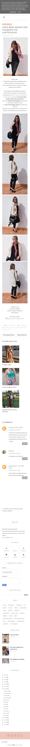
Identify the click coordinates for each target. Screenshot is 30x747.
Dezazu (11, 451)
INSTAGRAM (6, 550)
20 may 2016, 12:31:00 (14, 430)
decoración (11, 605)
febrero (5, 713)
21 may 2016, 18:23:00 (14, 453)
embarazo (5, 623)
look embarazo (11, 621)
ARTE (4, 621)
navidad (5, 615)
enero (4, 715)
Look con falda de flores (9, 387)
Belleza (10, 607)
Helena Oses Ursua (16, 427)
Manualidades (23, 607)
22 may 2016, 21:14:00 (14, 470)
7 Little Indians (13, 623)
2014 (5, 720)
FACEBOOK (23, 550)
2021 (5, 677)
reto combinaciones (19, 618)
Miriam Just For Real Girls (16, 467)
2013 (5, 722)
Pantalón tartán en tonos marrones (9, 410)
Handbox (22, 613)
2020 (5, 679)
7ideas (4, 610)
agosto (5, 700)
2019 (5, 682)
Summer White (14, 635)
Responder (24, 443)
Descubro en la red (7, 618)
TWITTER (23, 557)
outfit (21, 327)
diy (24, 605)
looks (17, 327)
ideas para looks (7, 24)
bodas (10, 615)
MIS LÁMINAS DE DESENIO (17, 659)
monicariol (6, 35)
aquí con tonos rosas (16, 95)
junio (4, 704)
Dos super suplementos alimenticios (16, 648)
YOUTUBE (15, 557)
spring (16, 607)
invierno (10, 610)
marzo (5, 711)
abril (4, 709)
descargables (20, 621)
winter (4, 607)
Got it (19, 12)
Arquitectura (14, 613)
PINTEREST (15, 550)
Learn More (12, 12)
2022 (5, 675)
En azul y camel (6, 364)
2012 (5, 724)
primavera (16, 610)
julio (4, 702)
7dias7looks (6, 613)
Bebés (15, 615)
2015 (5, 717)
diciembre (5, 691)
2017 (5, 686)
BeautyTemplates (19, 745)
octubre (5, 695)
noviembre (6, 693)
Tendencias (19, 605)
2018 (5, 684)
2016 (5, 689)
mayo (4, 706)
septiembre (6, 697)
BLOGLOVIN (6, 557)
